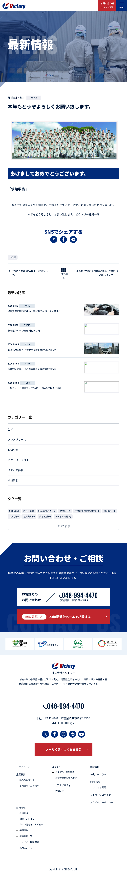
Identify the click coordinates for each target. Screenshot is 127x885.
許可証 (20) (28, 510)
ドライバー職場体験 (29, 841)
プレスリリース (17, 439)
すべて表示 (63, 526)
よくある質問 (99, 787)
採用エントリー (27, 847)
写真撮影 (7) (29, 516)
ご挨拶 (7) (14, 516)
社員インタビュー (28, 818)
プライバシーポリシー (101, 802)
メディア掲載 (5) (63, 516)
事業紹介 (57, 766)
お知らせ (13, 450)
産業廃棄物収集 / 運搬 (66, 777)
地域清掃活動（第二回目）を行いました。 (30, 272)
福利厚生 (24, 830)
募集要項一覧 (26, 836)
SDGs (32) (14, 510)
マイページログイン (100, 794)
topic (34, 98)
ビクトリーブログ (18, 460)
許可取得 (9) (109, 510)
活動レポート (61, 790)
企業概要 (20, 774)
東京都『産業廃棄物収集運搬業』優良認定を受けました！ (95, 272)
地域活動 (13, 480)
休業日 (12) (65, 510)
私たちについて (27, 779)
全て (10, 429)
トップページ (23, 766)
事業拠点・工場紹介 (29, 785)
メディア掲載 (15, 470)
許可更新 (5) (45, 516)
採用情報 (20, 807)
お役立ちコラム (98, 774)
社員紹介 (24, 813)
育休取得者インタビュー (31, 824)
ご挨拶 (12, 257)
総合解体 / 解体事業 (64, 772)
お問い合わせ (107, 5)
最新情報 (94, 766)
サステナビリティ (61, 785)
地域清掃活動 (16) (46, 510)
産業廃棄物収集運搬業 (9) (87, 510)
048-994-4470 (65, 706)
